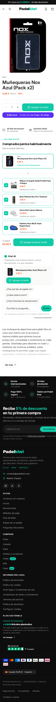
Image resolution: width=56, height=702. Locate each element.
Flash (8, 568)
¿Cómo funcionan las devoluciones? (22, 301)
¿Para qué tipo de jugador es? (19, 289)
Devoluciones (9, 508)
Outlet (9, 558)
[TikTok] (12, 485)
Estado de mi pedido (12, 523)
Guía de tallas (9, 518)
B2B (5, 563)
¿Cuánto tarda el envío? (16, 295)
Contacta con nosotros (14, 498)
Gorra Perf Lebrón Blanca (31, 210)
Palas (5, 539)
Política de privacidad (36, 436)
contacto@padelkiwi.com (18, 473)
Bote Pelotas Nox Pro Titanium (33, 197)
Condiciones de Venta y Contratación (20, 594)
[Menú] (3, 9)
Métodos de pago (11, 513)
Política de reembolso (13, 604)
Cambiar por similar (28, 189)
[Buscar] (10, 9)
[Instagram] (5, 485)
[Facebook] (19, 485)
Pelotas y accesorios (13, 554)
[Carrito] (52, 9)
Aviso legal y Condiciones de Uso (19, 590)
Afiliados (36, 691)
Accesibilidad (23, 691)
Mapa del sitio (9, 691)
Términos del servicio (13, 599)
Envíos (6, 503)
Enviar (46, 308)
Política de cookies (12, 585)
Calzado (7, 544)
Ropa (5, 549)
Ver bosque (8, 637)
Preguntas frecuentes (13, 527)
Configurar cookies (12, 609)
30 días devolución (39, 2)
